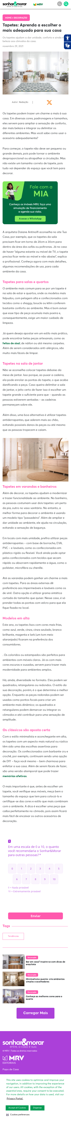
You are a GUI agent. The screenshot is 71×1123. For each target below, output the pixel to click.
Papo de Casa (11, 1069)
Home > (9, 18)
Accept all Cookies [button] (17, 1108)
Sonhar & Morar (15, 4)
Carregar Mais (35, 1013)
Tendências (13, 936)
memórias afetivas (15, 776)
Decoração (20, 18)
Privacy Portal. (15, 1098)
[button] (18, 1115)
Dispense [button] (37, 1108)
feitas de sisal (11, 343)
